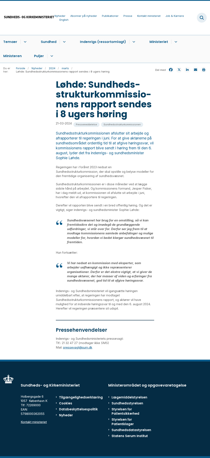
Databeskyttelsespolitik (71, 409)
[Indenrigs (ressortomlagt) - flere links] (133, 42)
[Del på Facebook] (171, 70)
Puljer (39, 56)
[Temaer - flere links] (25, 42)
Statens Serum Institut (130, 436)
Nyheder (66, 415)
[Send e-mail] (195, 70)
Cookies (65, 403)
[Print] (204, 70)
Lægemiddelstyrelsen (129, 397)
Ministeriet (159, 41)
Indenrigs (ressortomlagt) (103, 41)
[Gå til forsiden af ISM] (27, 17)
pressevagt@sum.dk (77, 347)
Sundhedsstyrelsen (127, 403)
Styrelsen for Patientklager (123, 421)
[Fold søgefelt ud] (202, 18)
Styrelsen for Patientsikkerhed (125, 411)
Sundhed (48, 41)
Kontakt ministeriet (34, 422)
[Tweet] (179, 70)
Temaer (10, 41)
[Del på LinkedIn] (187, 70)
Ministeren (12, 56)
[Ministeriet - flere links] (175, 42)
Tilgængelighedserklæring (71, 397)
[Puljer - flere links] (51, 56)
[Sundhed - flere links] (64, 42)
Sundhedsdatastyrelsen (131, 430)
